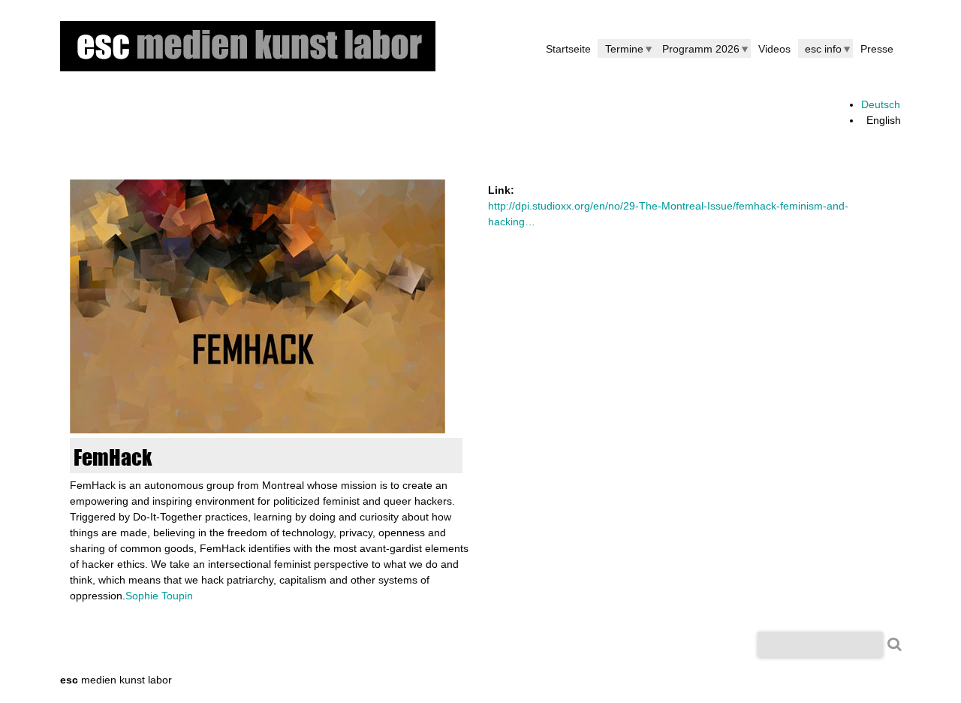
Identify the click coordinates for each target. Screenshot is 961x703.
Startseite (568, 49)
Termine (624, 49)
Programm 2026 (701, 49)
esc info (823, 49)
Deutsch (880, 104)
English (883, 120)
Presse (876, 49)
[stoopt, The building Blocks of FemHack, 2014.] (257, 430)
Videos (774, 49)
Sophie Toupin (159, 596)
